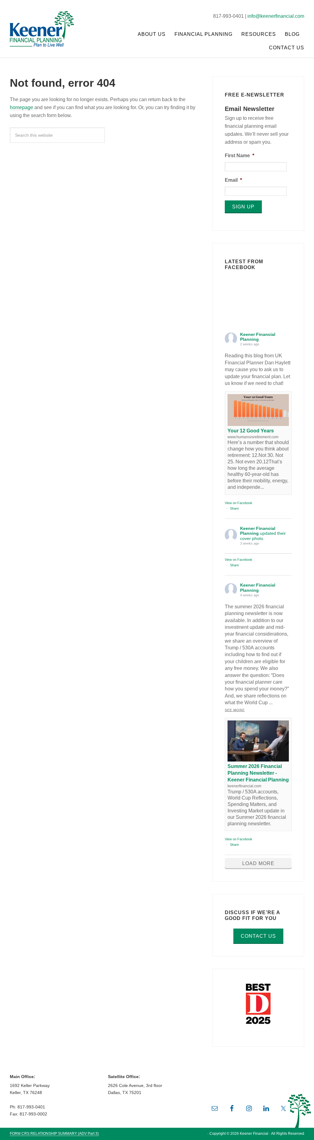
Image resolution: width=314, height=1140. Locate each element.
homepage (21, 107)
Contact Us (258, 936)
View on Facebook (238, 503)
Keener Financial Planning (46, 21)
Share (234, 508)
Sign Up (243, 206)
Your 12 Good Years (251, 430)
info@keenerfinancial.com (275, 16)
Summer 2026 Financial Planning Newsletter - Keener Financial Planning (258, 773)
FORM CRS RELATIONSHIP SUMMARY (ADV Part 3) (54, 1133)
